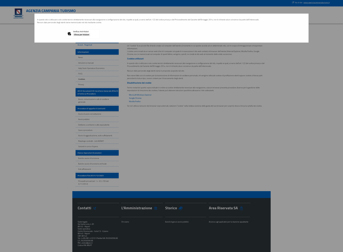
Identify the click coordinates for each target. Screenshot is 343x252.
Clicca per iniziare (81, 35)
